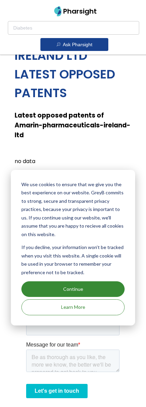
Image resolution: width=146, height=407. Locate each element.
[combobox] (73, 28)
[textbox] (73, 28)
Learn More (73, 307)
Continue (73, 289)
